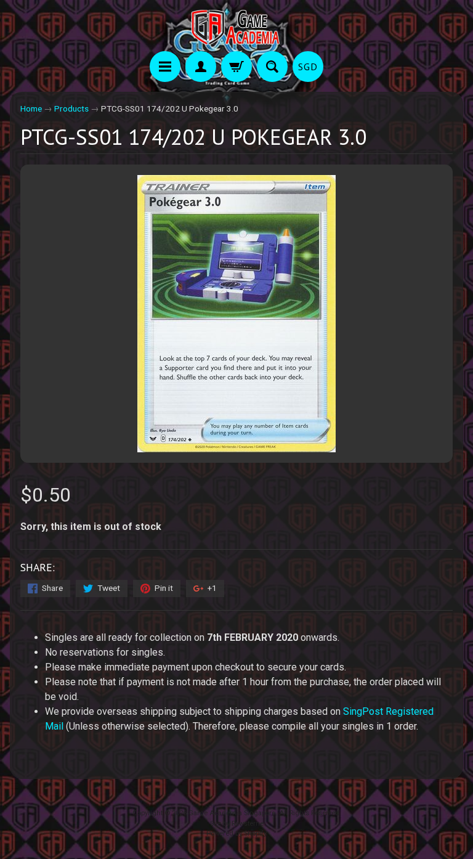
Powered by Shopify (236, 833)
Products (71, 108)
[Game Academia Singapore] (236, 27)
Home (31, 108)
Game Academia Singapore (231, 813)
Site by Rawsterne (237, 824)
